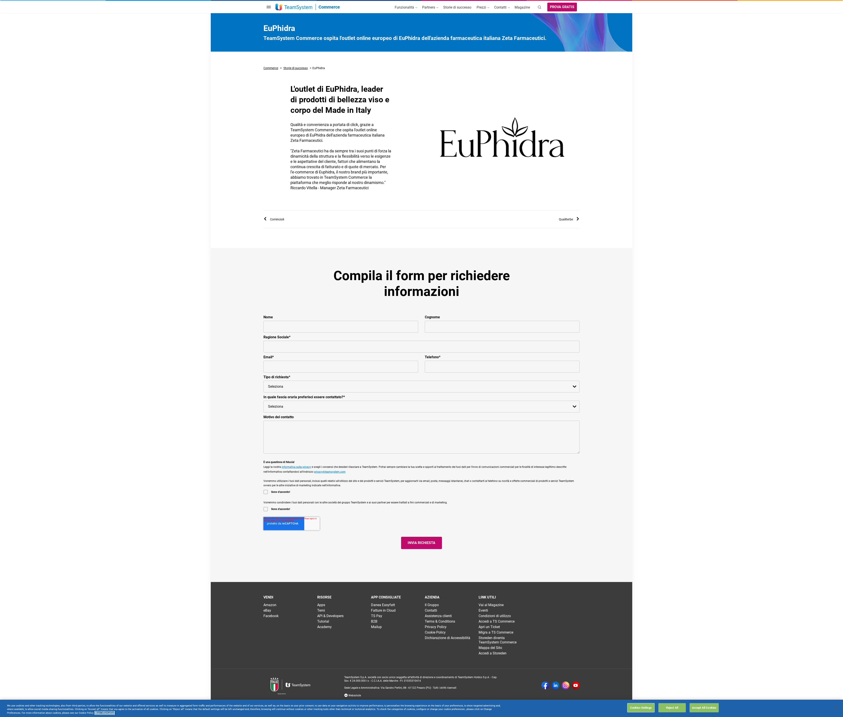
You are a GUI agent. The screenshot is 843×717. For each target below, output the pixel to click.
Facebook (271, 616)
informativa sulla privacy (296, 466)
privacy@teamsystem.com (330, 471)
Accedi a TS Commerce (497, 621)
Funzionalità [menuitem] (405, 7)
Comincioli (277, 219)
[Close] (836, 708)
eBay (267, 610)
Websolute (354, 695)
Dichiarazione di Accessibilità (447, 638)
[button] (268, 7)
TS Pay (376, 616)
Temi (321, 610)
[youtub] (576, 685)
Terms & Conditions (440, 621)
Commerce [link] (329, 7)
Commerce (270, 68)
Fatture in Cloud (383, 610)
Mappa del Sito (490, 648)
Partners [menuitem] (429, 7)
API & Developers (330, 616)
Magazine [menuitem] (522, 7)
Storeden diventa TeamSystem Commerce (498, 640)
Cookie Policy (435, 632)
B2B (374, 621)
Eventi (483, 610)
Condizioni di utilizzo (495, 616)
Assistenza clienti (438, 616)
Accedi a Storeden (492, 653)
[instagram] (565, 685)
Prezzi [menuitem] (482, 7)
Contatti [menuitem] (500, 7)
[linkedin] (555, 685)
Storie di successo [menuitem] (457, 7)
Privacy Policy (436, 627)
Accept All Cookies (704, 707)
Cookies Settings (641, 707)
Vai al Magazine (491, 605)
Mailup (376, 627)
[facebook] (545, 685)
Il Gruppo (432, 605)
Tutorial (323, 621)
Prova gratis (562, 7)
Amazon (269, 605)
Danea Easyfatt (383, 605)
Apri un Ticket (489, 627)
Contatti (431, 610)
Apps (321, 605)
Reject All (672, 707)
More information (104, 713)
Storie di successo (295, 68)
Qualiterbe (566, 219)
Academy (324, 627)
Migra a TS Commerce (496, 632)
